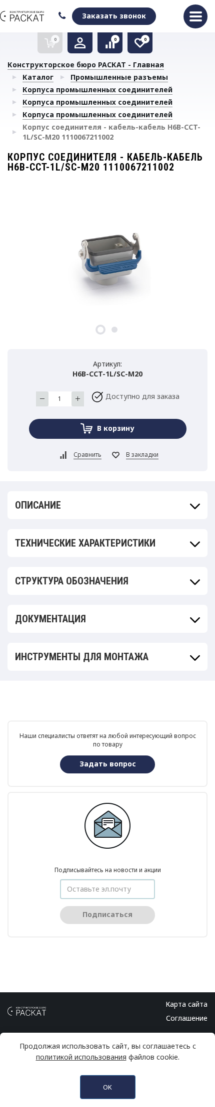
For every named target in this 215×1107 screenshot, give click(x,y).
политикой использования (81, 1057)
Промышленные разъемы (119, 77)
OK (107, 1087)
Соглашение (187, 1018)
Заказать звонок (114, 15)
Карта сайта (187, 1004)
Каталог (38, 77)
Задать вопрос (108, 763)
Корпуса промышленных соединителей (97, 89)
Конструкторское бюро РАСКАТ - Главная (86, 64)
